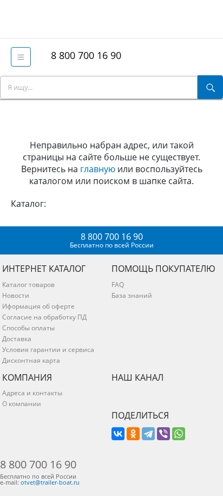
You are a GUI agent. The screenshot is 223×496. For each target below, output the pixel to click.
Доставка (16, 338)
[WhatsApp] (178, 433)
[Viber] (163, 433)
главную (97, 169)
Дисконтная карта (31, 360)
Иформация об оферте (38, 306)
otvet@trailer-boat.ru (50, 482)
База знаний (132, 295)
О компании (21, 403)
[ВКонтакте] (118, 433)
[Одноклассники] (133, 433)
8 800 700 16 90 (83, 55)
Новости (15, 295)
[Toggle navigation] (21, 57)
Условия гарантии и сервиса (48, 349)
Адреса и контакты (32, 392)
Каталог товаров (28, 284)
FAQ (118, 284)
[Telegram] (148, 433)
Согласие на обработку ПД (44, 317)
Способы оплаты (28, 327)
